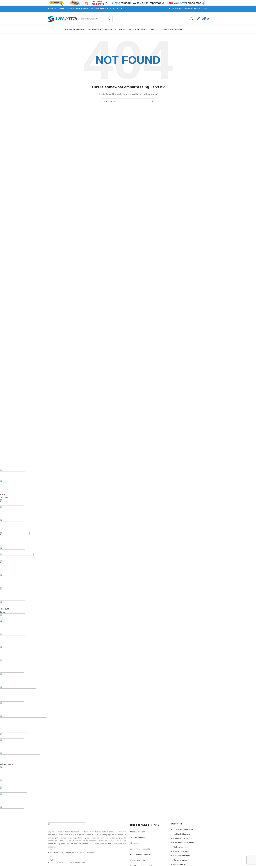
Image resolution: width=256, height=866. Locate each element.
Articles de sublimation (183, 829)
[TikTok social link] (180, 8)
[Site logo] (63, 18)
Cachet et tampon (180, 860)
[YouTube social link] (176, 8)
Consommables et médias (184, 842)
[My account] (191, 18)
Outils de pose (179, 864)
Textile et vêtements (181, 834)
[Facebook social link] (169, 8)
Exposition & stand (181, 851)
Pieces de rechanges (181, 855)
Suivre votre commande (140, 849)
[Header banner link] (128, 3)
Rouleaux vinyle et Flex (182, 838)
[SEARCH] (109, 19)
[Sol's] (80, 644)
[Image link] (66, 826)
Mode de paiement (138, 837)
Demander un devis (138, 860)
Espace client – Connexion (141, 854)
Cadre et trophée (180, 847)
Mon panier (135, 843)
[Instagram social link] (173, 8)
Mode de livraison (137, 832)
